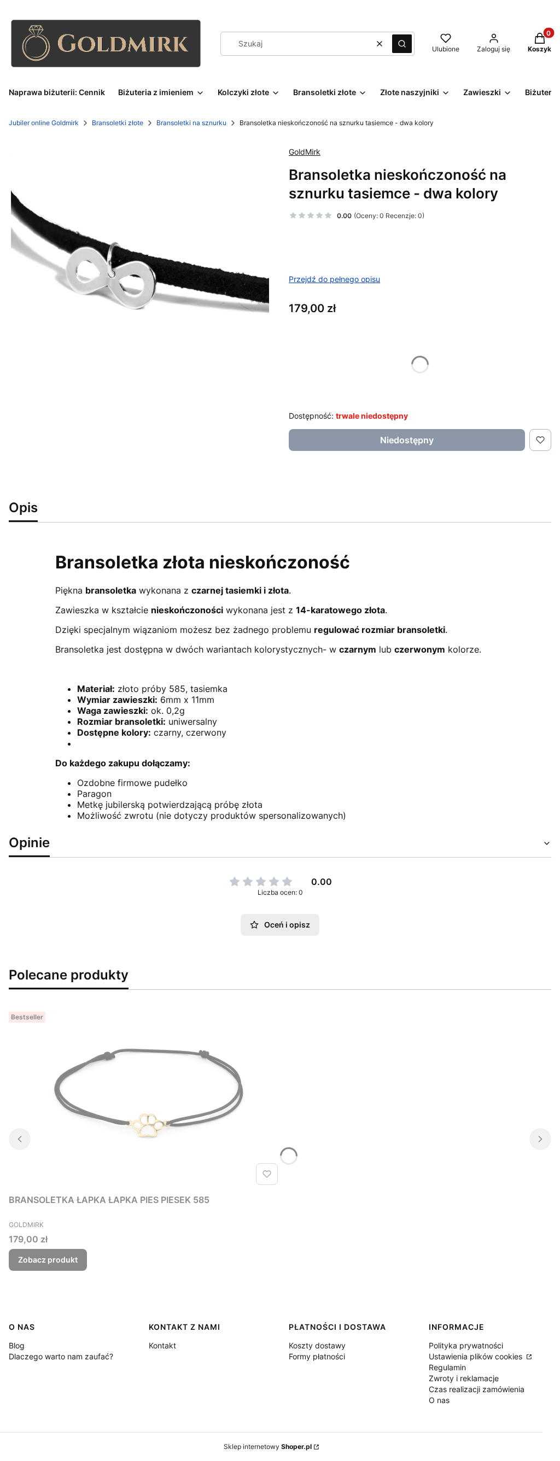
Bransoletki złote (117, 123)
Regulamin (447, 1367)
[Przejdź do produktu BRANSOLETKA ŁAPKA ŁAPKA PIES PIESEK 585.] (145, 1098)
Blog (17, 1345)
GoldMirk (304, 151)
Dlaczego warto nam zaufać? (61, 1356)
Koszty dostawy (317, 1345)
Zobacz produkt (48, 1259)
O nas (439, 1400)
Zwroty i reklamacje (464, 1378)
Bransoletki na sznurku (191, 123)
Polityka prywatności (466, 1345)
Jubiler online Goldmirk (44, 123)
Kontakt (162, 1345)
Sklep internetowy (268, 1446)
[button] (402, 43)
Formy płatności (317, 1356)
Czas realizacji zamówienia (476, 1389)
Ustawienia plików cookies (476, 1356)
